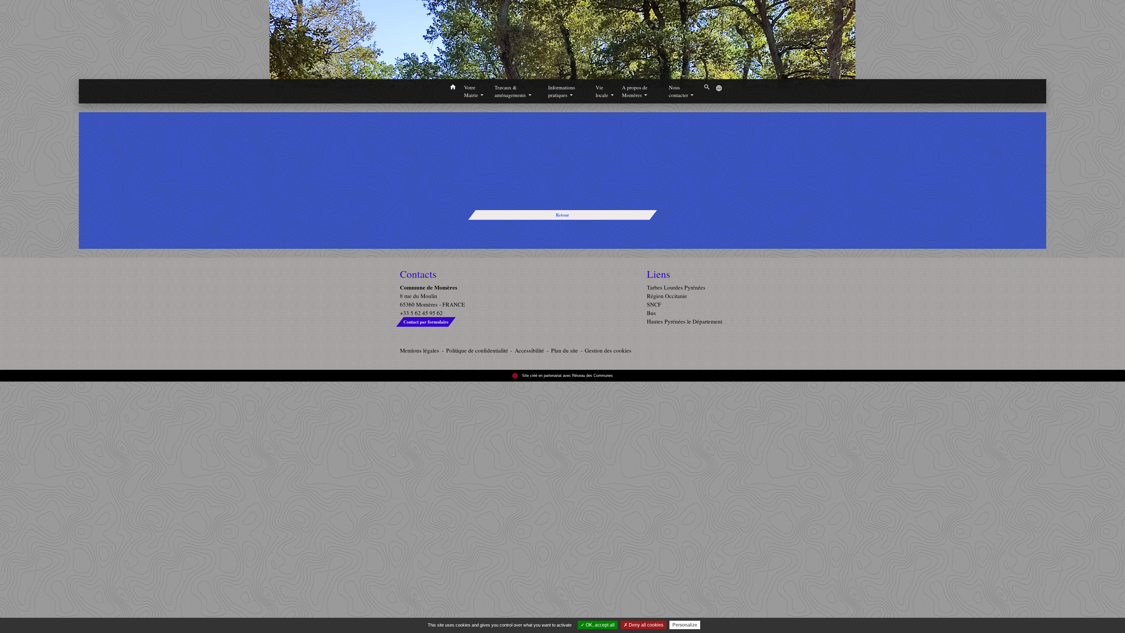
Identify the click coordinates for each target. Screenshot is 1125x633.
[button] (452, 88)
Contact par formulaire (426, 322)
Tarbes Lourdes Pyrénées (676, 287)
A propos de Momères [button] (634, 91)
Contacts (418, 274)
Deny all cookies (645, 624)
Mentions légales (419, 350)
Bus (651, 312)
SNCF (654, 304)
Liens (658, 274)
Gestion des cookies (608, 350)
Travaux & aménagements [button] (511, 91)
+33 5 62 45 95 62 (421, 312)
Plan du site (564, 350)
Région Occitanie (667, 296)
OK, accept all (599, 624)
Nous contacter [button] (679, 91)
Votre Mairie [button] (471, 91)
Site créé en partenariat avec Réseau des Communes (567, 375)
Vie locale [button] (602, 91)
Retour (562, 215)
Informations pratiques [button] (561, 91)
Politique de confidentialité (477, 350)
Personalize (684, 624)
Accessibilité (529, 350)
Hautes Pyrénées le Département (684, 321)
